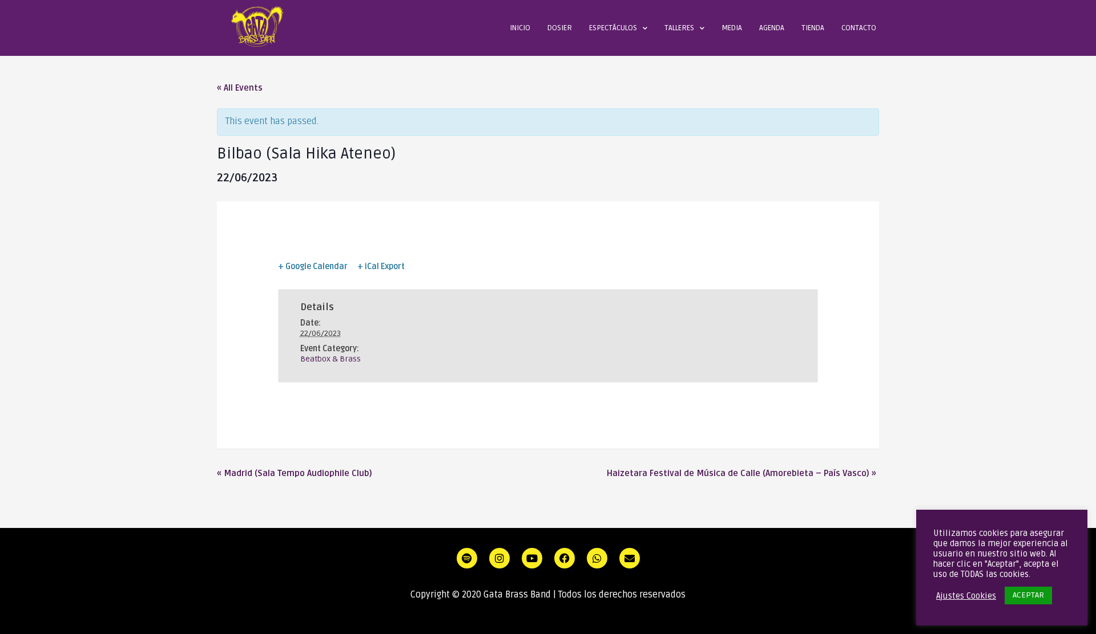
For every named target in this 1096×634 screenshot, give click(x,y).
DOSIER (559, 27)
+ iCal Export (381, 266)
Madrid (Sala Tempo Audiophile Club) (294, 473)
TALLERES (679, 27)
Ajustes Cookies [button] (966, 596)
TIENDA (812, 27)
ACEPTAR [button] (1028, 595)
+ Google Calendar (313, 266)
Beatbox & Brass (330, 359)
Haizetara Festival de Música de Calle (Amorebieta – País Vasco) (741, 473)
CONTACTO (858, 27)
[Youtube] (532, 558)
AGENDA (771, 27)
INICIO (520, 27)
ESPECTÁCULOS (613, 27)
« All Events (240, 88)
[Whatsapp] (597, 558)
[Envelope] (629, 558)
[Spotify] (467, 558)
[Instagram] (499, 558)
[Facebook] (564, 558)
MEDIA (732, 27)
